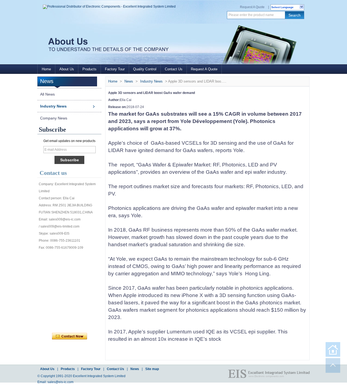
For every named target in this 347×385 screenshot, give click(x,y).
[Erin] (80, 258)
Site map (152, 369)
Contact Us (173, 69)
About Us (66, 69)
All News (47, 94)
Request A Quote (252, 7)
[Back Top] (333, 365)
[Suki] (92, 312)
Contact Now (69, 336)
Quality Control (144, 69)
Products (89, 69)
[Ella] (56, 312)
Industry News (53, 106)
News (128, 81)
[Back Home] (333, 349)
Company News (53, 118)
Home (46, 69)
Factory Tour (115, 69)
